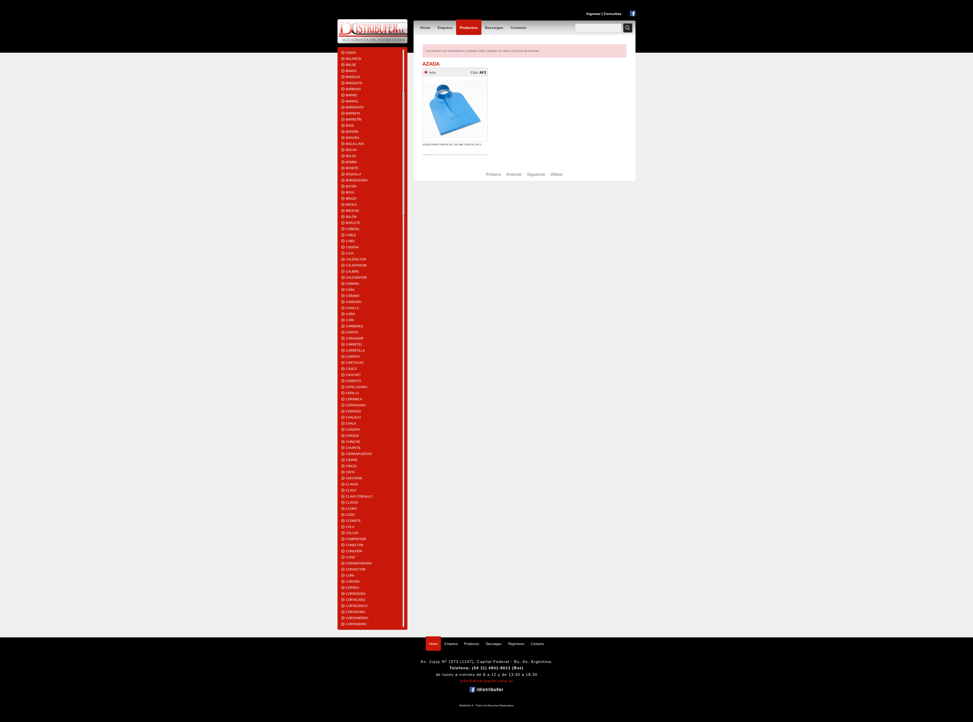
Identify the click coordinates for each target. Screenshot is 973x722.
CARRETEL (354, 344)
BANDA (351, 71)
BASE (350, 125)
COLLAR (352, 533)
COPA (350, 575)
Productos (469, 28)
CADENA (352, 247)
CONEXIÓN (354, 551)
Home (425, 28)
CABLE (351, 235)
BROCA (351, 204)
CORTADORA (355, 612)
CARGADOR (355, 338)
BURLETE (353, 223)
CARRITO (353, 356)
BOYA (350, 192)
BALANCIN (353, 59)
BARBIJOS (353, 89)
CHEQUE (352, 436)
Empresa (445, 28)
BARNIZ (351, 95)
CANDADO (353, 302)
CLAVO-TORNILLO (359, 496)
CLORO (351, 508)
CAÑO (350, 314)
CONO (350, 557)
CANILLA (352, 308)
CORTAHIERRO (357, 618)
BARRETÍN (353, 119)
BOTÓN (351, 186)
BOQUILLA (353, 174)
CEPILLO (352, 393)
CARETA (352, 332)
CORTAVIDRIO (356, 624)
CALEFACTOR (356, 259)
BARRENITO (355, 107)
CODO (350, 515)
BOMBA (351, 162)
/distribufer (489, 689)
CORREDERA (356, 594)
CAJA (350, 253)
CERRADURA (356, 405)
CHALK (351, 423)
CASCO (351, 369)
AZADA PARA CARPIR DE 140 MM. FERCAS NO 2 (452, 144)
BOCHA (351, 150)
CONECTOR (354, 545)
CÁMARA (352, 284)
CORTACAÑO (355, 600)
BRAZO (351, 198)
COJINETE (353, 521)
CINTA (350, 472)
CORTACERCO (356, 606)
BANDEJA (353, 77)
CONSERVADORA (359, 563)
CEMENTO (353, 381)
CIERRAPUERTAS (359, 454)
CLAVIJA (352, 484)
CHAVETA (353, 429)
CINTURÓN (354, 478)
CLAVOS (352, 502)
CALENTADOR (356, 265)
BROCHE (352, 211)
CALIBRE (352, 271)
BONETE (352, 168)
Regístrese (516, 644)
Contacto (519, 28)
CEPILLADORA (356, 387)
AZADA (351, 52)
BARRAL (352, 101)
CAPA (350, 320)
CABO (350, 241)
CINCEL (351, 466)
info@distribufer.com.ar (486, 681)
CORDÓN (353, 581)
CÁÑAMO (352, 296)
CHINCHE (353, 442)
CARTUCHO (354, 363)
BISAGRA (352, 138)
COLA (350, 527)
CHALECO (353, 417)
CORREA (352, 588)
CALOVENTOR (356, 277)
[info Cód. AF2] (458, 68)
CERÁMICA (354, 399)
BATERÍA (352, 132)
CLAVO (351, 490)
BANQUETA (354, 83)
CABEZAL (353, 229)
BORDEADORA (357, 180)
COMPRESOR (356, 539)
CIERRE (352, 460)
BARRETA (353, 113)
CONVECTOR (355, 569)
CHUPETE (353, 448)
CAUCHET (353, 375)
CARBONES (354, 326)
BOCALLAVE (355, 144)
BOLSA (351, 156)
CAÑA (350, 290)
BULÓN (351, 217)
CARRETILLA (355, 350)
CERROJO (353, 411)
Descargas (494, 28)
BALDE (351, 65)
